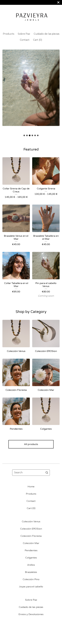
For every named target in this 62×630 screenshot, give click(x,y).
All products (31, 444)
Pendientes (31, 550)
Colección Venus (31, 521)
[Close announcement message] (58, 2)
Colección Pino (31, 579)
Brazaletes (31, 572)
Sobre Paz (24, 33)
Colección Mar (31, 543)
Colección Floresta (31, 536)
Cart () (37, 39)
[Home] (31, 17)
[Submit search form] (47, 472)
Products (8, 33)
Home (31, 486)
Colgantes (31, 557)
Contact (24, 39)
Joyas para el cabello (31, 586)
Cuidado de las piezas (46, 33)
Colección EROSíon (31, 528)
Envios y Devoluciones (31, 614)
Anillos (31, 564)
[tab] (24, 135)
